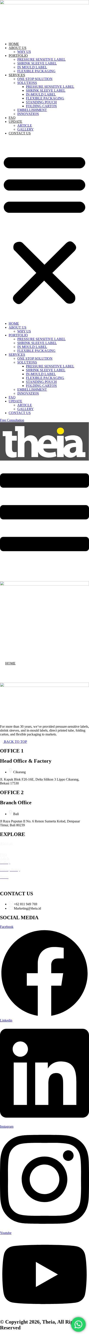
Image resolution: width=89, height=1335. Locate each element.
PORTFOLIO (18, 55)
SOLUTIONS (27, 83)
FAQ (12, 118)
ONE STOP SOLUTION (34, 79)
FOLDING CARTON (41, 106)
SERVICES (17, 75)
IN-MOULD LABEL (41, 94)
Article (4, 858)
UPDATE (15, 121)
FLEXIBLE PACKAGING (36, 71)
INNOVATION (28, 114)
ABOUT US (17, 48)
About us (6, 843)
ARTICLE (24, 125)
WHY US (24, 52)
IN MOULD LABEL (32, 67)
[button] (44, 228)
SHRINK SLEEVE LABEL (37, 63)
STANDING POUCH (41, 102)
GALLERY (25, 129)
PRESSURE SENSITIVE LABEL (41, 59)
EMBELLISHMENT (32, 110)
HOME (14, 44)
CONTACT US (20, 133)
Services (5, 851)
